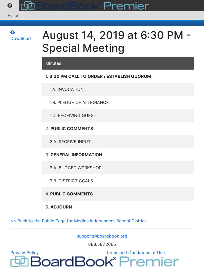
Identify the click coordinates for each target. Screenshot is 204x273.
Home (13, 15)
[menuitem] (9, 5)
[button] (9, 5)
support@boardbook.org (102, 236)
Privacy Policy (24, 252)
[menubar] (76, 5)
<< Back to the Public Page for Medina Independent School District (78, 220)
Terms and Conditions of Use (135, 252)
